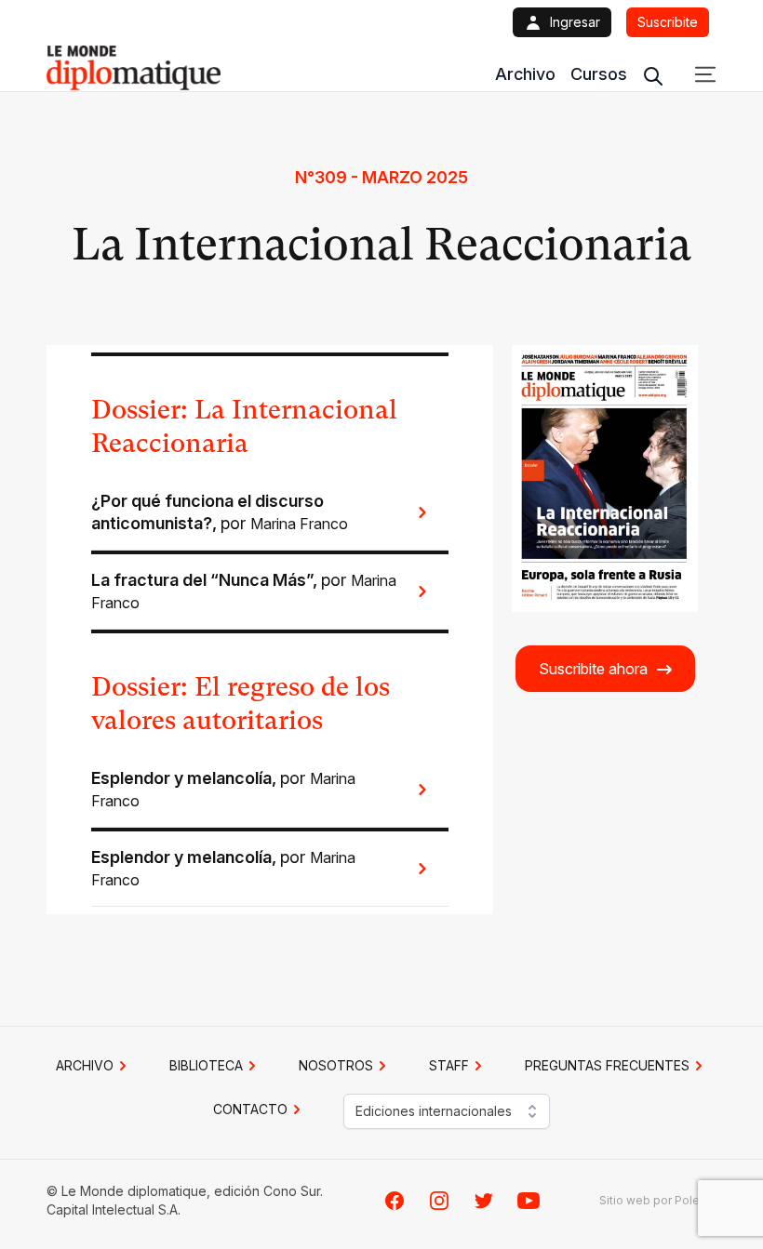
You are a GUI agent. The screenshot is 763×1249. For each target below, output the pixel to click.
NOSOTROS (336, 1065)
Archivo (525, 74)
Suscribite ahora (593, 668)
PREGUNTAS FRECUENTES (607, 1065)
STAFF (449, 1065)
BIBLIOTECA (206, 1065)
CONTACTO (250, 1109)
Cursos (598, 74)
